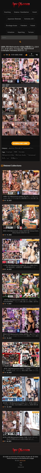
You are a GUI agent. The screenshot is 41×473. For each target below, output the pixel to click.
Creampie (9, 152)
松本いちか (5, 158)
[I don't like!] (36, 54)
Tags (20, 465)
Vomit (34, 12)
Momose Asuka (21, 155)
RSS (21, 462)
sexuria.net (21, 467)
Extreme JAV (29, 19)
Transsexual (31, 155)
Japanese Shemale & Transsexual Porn (20, 148)
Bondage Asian (11, 25)
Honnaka (21, 152)
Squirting (21, 32)
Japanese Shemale (14, 19)
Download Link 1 (21, 143)
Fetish (32, 25)
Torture (31, 32)
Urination (10, 32)
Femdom (24, 25)
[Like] (26, 54)
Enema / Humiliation (21, 12)
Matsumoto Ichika (8, 155)
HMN (15, 152)
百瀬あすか (14, 158)
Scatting (7, 12)
